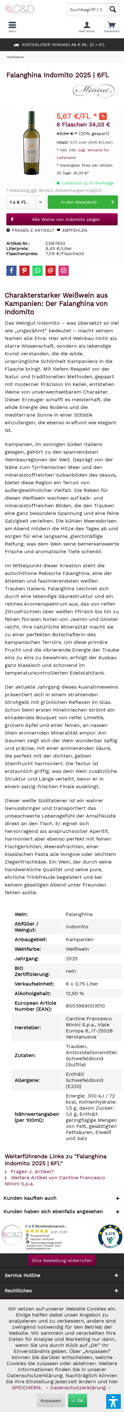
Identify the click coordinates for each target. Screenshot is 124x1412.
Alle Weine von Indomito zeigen (66, 219)
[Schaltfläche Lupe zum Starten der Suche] (113, 9)
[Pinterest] (24, 271)
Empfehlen (74, 230)
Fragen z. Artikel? (32, 230)
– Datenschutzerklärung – (78, 1388)
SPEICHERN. (28, 1388)
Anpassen (50, 1400)
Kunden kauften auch (30, 1198)
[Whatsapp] (37, 271)
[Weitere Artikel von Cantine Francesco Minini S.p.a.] (94, 91)
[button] (113, 1401)
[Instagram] (64, 271)
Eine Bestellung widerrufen (62, 1260)
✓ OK (77, 1400)
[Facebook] (11, 271)
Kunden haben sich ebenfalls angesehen (53, 1211)
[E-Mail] (50, 271)
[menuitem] (111, 27)
